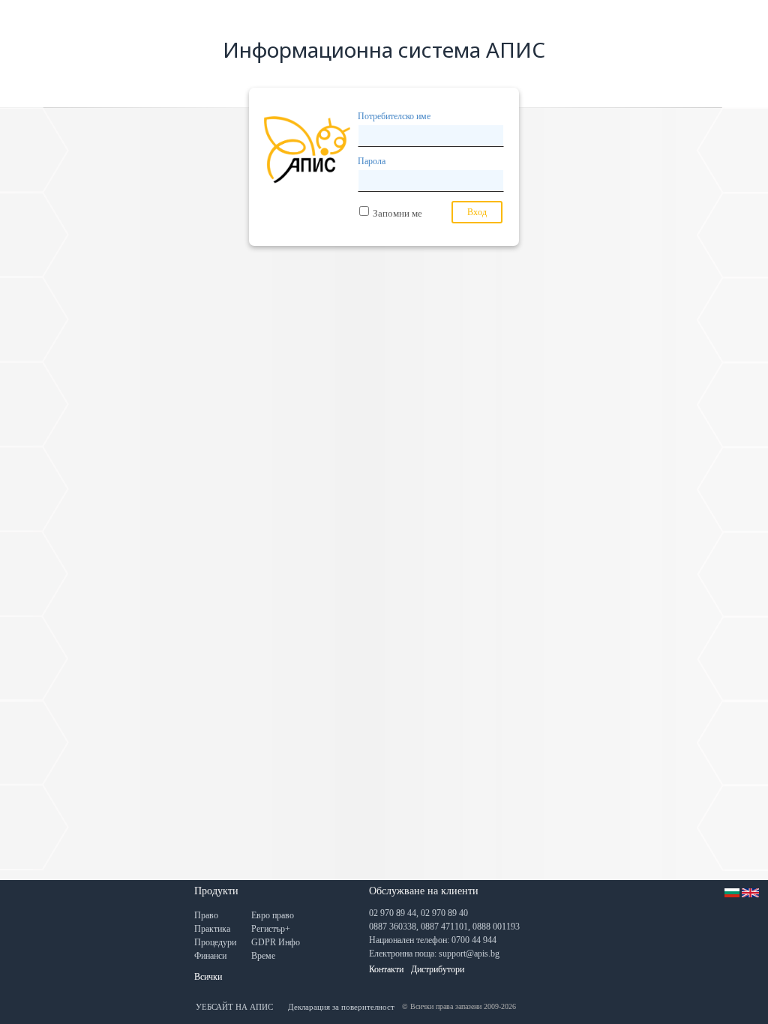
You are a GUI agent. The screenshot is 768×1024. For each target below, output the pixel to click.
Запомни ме (397, 213)
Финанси (210, 956)
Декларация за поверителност (341, 1006)
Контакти (386, 969)
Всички (208, 977)
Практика (212, 929)
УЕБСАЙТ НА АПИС (234, 1006)
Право (206, 915)
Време (263, 956)
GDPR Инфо (275, 942)
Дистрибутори (437, 969)
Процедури (215, 942)
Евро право (272, 915)
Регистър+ (270, 929)
